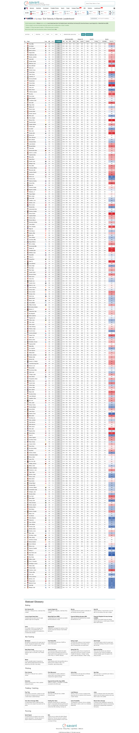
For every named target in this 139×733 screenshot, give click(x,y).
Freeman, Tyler (32, 526)
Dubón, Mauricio (32, 518)
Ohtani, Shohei (32, 213)
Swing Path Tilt (74, 649)
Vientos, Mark (32, 387)
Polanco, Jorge (32, 328)
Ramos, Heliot (32, 457)
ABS (85, 8)
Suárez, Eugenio (32, 437)
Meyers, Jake (31, 300)
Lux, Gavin (31, 128)
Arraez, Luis (31, 176)
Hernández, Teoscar (33, 341)
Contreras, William (33, 487)
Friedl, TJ (31, 435)
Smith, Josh (31, 372)
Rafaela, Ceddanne (33, 468)
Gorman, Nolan (32, 111)
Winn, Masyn (31, 509)
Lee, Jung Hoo (32, 348)
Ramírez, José (32, 202)
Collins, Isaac (32, 320)
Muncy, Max (31, 157)
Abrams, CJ (31, 309)
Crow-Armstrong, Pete (33, 363)
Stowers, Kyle (32, 133)
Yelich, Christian (32, 502)
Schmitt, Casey (32, 70)
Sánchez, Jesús (32, 531)
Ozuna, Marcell (32, 263)
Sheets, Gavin (32, 109)
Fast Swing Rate (52, 640)
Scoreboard (45, 8)
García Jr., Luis (32, 365)
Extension (27, 681)
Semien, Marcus (32, 220)
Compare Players (75, 8)
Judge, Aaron (32, 85)
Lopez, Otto (31, 459)
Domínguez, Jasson (33, 563)
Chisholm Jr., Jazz (33, 470)
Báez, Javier (31, 533)
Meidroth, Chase (32, 583)
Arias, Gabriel (32, 389)
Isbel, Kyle (31, 585)
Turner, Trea (31, 278)
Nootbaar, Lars (32, 418)
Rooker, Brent (32, 81)
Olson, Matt (31, 165)
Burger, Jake (31, 391)
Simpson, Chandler (33, 548)
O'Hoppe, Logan (32, 374)
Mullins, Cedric (32, 465)
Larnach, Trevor (32, 272)
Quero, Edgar (31, 265)
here (56, 29)
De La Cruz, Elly (32, 461)
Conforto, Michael (33, 333)
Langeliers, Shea (32, 398)
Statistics (90, 8)
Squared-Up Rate (98, 649)
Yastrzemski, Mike (32, 246)
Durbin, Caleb (31, 565)
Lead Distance (74, 692)
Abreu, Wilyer (31, 498)
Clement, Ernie (32, 178)
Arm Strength (51, 692)
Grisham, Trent (32, 294)
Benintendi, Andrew (33, 222)
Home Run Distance (85, 23)
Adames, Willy (32, 233)
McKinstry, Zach (32, 63)
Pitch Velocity (28, 672)
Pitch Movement (52, 672)
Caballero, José (32, 200)
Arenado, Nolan (32, 494)
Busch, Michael (32, 65)
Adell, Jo (31, 261)
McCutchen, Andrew (33, 307)
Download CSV (89, 34)
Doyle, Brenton (32, 422)
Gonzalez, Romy (32, 394)
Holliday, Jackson (32, 463)
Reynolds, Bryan (32, 122)
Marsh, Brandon (32, 98)
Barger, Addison (32, 241)
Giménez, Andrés (32, 452)
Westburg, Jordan (32, 535)
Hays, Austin (31, 481)
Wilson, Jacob (32, 476)
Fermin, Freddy (32, 568)
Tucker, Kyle (31, 148)
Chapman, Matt (32, 344)
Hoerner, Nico (32, 207)
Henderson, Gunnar (33, 539)
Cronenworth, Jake (33, 489)
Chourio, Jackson (32, 355)
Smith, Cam (31, 296)
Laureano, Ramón (32, 172)
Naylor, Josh (31, 513)
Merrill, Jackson (32, 50)
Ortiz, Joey (31, 574)
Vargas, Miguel (32, 194)
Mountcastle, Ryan (33, 150)
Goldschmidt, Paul (33, 209)
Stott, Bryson (32, 231)
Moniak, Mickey (32, 146)
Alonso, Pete (32, 120)
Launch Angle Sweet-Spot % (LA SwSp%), (55, 23)
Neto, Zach (31, 131)
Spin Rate (96, 672)
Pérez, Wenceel (32, 137)
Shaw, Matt (31, 255)
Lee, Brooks (31, 515)
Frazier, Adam (32, 83)
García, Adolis (32, 409)
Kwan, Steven (32, 89)
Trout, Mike (31, 44)
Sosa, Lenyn (31, 96)
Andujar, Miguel (32, 483)
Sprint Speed (28, 715)
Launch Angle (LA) (93, 23)
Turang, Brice (31, 259)
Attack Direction (52, 649)
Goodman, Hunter (32, 439)
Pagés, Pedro (32, 472)
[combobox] (100, 3)
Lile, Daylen (31, 46)
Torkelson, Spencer (33, 91)
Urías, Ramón (32, 376)
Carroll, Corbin (32, 383)
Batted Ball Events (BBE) (103, 23)
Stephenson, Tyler (32, 55)
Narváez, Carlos (32, 528)
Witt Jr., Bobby (32, 244)
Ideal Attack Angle (29, 649)
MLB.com (81, 728)
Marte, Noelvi (31, 478)
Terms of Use (59, 728)
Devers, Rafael (32, 291)
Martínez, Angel (32, 474)
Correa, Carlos (32, 289)
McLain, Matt (31, 368)
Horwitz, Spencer (32, 113)
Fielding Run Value (52, 700)
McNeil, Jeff (31, 107)
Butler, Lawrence (32, 315)
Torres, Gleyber (32, 118)
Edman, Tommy (32, 405)
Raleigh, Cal (31, 248)
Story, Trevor (31, 446)
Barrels (65, 23)
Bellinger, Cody (32, 163)
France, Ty (31, 257)
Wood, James (32, 205)
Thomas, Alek (32, 572)
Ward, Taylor (31, 270)
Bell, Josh (31, 400)
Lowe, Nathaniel (32, 396)
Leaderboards (98, 8)
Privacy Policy (66, 728)
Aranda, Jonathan (32, 57)
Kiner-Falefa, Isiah (32, 552)
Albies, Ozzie (32, 381)
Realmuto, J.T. (32, 191)
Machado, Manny (32, 274)
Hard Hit (96, 609)
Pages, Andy (31, 105)
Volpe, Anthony (32, 326)
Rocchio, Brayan (32, 407)
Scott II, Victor (32, 331)
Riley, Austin (31, 174)
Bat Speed (27, 640)
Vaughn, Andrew (32, 124)
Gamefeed (38, 8)
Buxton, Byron (32, 433)
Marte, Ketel (31, 415)
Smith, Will (31, 59)
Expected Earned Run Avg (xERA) (56, 681)
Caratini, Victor (32, 283)
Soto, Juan (31, 428)
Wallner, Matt (31, 352)
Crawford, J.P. (32, 76)
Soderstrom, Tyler (32, 311)
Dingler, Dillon (32, 52)
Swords (50, 659)
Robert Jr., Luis (32, 285)
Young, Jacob (32, 581)
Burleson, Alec (32, 339)
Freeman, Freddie (32, 187)
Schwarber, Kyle (32, 250)
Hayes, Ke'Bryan (32, 522)
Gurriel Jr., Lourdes (33, 152)
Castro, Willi (31, 198)
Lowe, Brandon (32, 144)
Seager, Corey (32, 335)
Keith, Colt (31, 68)
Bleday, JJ (31, 550)
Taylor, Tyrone (32, 74)
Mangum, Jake (32, 587)
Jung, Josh (31, 87)
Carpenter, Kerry (32, 155)
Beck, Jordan (31, 196)
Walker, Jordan (32, 559)
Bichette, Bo (31, 135)
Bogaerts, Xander (32, 189)
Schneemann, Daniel (33, 455)
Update (83, 34)
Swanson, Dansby (32, 181)
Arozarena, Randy (32, 448)
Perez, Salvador (32, 226)
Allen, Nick (31, 555)
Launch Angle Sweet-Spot (31, 616)
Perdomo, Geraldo (33, 211)
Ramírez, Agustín (32, 505)
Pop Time (27, 692)
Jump (95, 692)
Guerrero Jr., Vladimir (33, 361)
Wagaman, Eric (32, 318)
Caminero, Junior (32, 570)
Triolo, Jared (31, 322)
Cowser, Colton (32, 444)
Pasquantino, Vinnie (33, 378)
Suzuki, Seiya (32, 72)
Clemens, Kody (32, 218)
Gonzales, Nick (32, 485)
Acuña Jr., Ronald (32, 511)
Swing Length (74, 640)
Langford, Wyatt (32, 215)
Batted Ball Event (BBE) (54, 616)
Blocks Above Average (99, 700)
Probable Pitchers (55, 8)
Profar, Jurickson (32, 576)
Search (62, 8)
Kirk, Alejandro (32, 313)
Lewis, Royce (32, 411)
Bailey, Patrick (32, 298)
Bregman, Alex (32, 431)
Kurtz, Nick (31, 102)
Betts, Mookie (32, 139)
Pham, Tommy (32, 441)
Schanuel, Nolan (32, 141)
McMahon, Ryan (32, 252)
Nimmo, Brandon (32, 541)
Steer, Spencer (32, 350)
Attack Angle (97, 640)
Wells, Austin (32, 426)
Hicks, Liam (31, 115)
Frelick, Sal (31, 520)
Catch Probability (75, 700)
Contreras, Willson (33, 168)
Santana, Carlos (32, 507)
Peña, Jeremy (32, 537)
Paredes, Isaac (32, 161)
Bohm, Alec (31, 235)
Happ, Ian (31, 228)
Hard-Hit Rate (70, 23)
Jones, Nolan (32, 224)
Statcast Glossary (34, 601)
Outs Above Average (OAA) (31, 700)
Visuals (68, 8)
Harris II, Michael (32, 544)
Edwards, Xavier (32, 413)
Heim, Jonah (31, 402)
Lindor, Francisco (32, 287)
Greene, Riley (31, 183)
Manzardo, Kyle (32, 170)
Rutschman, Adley (33, 370)
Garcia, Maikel (32, 302)
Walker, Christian (32, 305)
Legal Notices (74, 728)
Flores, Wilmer (32, 237)
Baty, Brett (31, 450)
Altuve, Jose (31, 546)
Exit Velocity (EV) (76, 23)
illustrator (32, 8)
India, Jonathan (32, 420)
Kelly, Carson (31, 276)
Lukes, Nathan (32, 524)
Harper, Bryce (31, 159)
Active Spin (74, 672)
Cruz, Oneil (31, 496)
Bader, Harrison (32, 424)
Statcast (38, 23)
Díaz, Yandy (31, 557)
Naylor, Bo (31, 185)
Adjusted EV (51, 626)
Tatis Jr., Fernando (33, 561)
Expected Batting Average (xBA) (79, 616)
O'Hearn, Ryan (32, 126)
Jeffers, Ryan (32, 385)
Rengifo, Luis (31, 281)
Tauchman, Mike (32, 239)
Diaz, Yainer (31, 268)
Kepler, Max (31, 346)
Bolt (49, 715)
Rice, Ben (31, 94)
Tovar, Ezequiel (32, 48)
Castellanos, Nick (32, 100)
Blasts (26, 659)
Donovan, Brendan (33, 78)
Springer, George (32, 61)
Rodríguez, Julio (32, 491)
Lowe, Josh (31, 337)
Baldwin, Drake (32, 357)
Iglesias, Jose (32, 578)
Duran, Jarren (32, 324)
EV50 (26, 626)
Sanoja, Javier (32, 500)
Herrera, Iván (31, 359)
